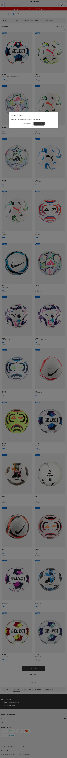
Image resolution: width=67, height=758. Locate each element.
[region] (33, 120)
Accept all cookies (39, 123)
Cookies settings (27, 123)
